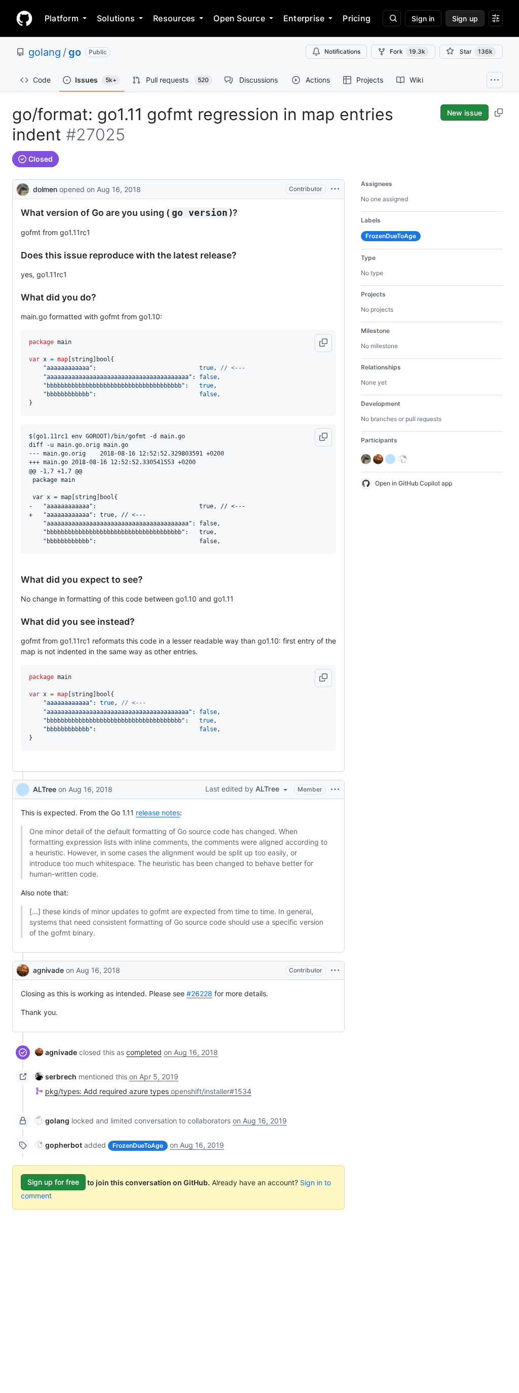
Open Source (239, 18)
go (74, 52)
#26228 (199, 993)
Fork (407, 51)
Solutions (116, 18)
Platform (62, 18)
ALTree (44, 789)
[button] (323, 343)
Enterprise (303, 18)
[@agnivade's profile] (23, 970)
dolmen (45, 189)
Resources (174, 18)
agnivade (48, 970)
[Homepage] (24, 18)
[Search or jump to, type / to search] (392, 18)
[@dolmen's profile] (23, 188)
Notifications (342, 51)
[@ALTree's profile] (23, 789)
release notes (158, 812)
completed (144, 1052)
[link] (56, 1052)
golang (44, 52)
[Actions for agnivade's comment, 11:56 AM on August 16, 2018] (335, 970)
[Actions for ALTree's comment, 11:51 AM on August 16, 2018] (335, 789)
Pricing (356, 18)
